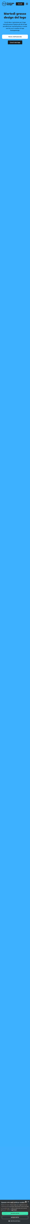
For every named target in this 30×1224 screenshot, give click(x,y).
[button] (15, 1221)
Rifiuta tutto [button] (15, 1217)
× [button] (28, 1201)
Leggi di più (13, 1210)
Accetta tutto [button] (15, 1213)
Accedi (20, 4)
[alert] (15, 1212)
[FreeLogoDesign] (7, 4)
